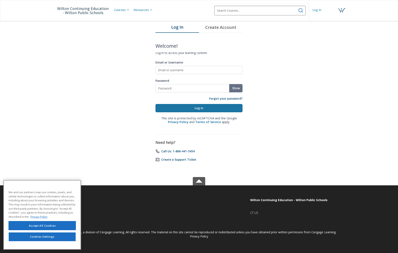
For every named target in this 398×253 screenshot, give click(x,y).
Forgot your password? (226, 98)
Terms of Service (208, 122)
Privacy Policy (178, 122)
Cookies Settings (42, 237)
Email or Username (169, 62)
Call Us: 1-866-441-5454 (178, 151)
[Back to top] (199, 180)
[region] (42, 215)
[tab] (177, 28)
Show (236, 88)
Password (162, 81)
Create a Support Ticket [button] (178, 159)
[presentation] (121, 9)
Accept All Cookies (42, 225)
